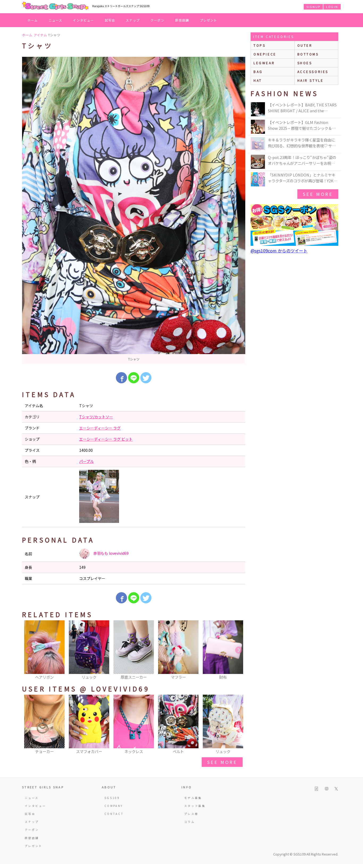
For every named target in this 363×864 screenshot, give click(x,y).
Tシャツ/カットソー (96, 416)
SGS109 (112, 798)
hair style (310, 80)
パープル (86, 461)
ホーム (32, 20)
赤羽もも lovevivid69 (110, 553)
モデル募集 (193, 798)
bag (258, 71)
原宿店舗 (182, 20)
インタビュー (83, 20)
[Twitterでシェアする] (145, 377)
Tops (259, 45)
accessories (313, 71)
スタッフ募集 (194, 806)
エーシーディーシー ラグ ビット (106, 439)
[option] (133, 210)
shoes (304, 63)
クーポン (157, 20)
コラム (189, 822)
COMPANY (113, 806)
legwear (264, 63)
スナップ (133, 20)
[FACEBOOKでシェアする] (121, 377)
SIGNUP (313, 7)
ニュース (55, 20)
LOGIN (332, 7)
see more (222, 762)
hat (258, 80)
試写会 (110, 20)
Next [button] (239, 650)
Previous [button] (29, 650)
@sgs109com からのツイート (279, 250)
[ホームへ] (55, 6)
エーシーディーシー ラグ (100, 428)
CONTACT (114, 814)
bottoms (308, 54)
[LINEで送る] (133, 377)
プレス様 (191, 814)
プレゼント (208, 20)
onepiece (265, 54)
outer (305, 45)
